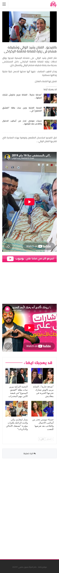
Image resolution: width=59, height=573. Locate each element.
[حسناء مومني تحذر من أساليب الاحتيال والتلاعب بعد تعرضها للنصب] (50, 124)
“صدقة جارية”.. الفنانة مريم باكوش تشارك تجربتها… (22, 96)
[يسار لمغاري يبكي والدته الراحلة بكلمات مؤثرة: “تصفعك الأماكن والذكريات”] (16, 409)
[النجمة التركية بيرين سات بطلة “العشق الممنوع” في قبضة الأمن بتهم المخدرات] (50, 111)
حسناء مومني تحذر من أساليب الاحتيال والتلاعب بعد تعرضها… (22, 122)
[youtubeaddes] (29, 258)
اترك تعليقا (28, 453)
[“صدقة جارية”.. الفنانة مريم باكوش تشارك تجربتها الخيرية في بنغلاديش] (50, 98)
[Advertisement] (34, 506)
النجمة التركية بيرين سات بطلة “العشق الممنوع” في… (22, 109)
